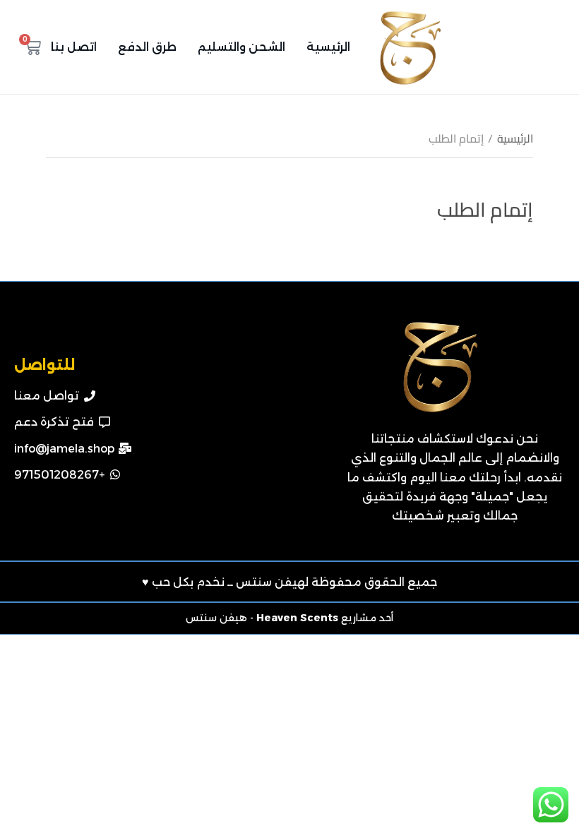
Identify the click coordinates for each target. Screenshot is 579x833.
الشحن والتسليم (241, 47)
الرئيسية (328, 47)
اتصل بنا (74, 47)
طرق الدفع (147, 47)
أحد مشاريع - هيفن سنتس (289, 617)
